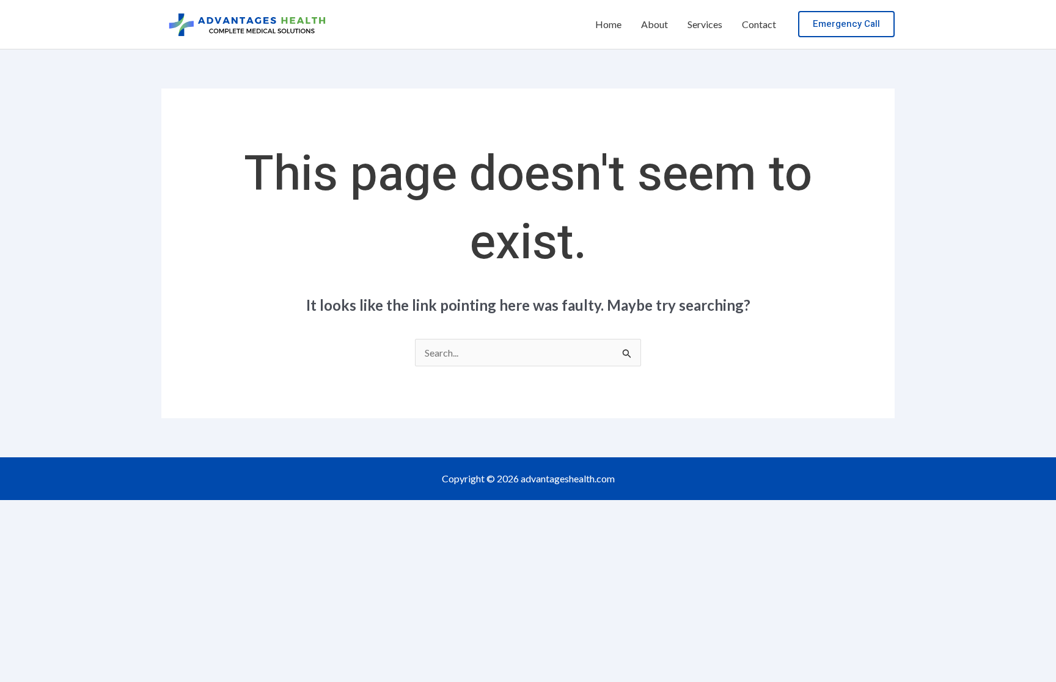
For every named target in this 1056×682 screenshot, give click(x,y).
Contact (759, 24)
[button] (846, 24)
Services (705, 24)
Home (608, 24)
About (654, 24)
